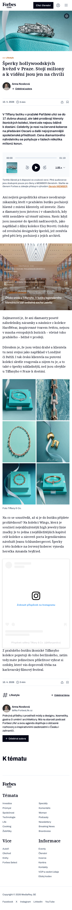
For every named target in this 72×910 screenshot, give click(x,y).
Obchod (7, 853)
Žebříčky (7, 831)
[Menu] (66, 5)
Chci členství (43, 5)
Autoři (6, 849)
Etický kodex (45, 876)
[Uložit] (67, 102)
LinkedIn (38, 901)
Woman (43, 813)
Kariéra (42, 862)
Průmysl (7, 808)
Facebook (8, 901)
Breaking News (47, 826)
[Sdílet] (62, 102)
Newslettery (45, 822)
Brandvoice (45, 831)
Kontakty (43, 867)
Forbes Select (10, 862)
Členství (43, 853)
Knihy (5, 858)
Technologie (9, 817)
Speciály (43, 803)
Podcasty (43, 817)
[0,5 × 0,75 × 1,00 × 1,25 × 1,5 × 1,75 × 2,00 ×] (60, 167)
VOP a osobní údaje (49, 872)
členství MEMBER (58, 186)
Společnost (8, 813)
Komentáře (44, 808)
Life (4, 822)
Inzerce (42, 858)
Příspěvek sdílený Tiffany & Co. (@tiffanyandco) (36, 642)
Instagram (25, 901)
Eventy (42, 849)
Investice (7, 803)
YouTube (50, 901)
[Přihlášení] (58, 5)
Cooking (7, 826)
